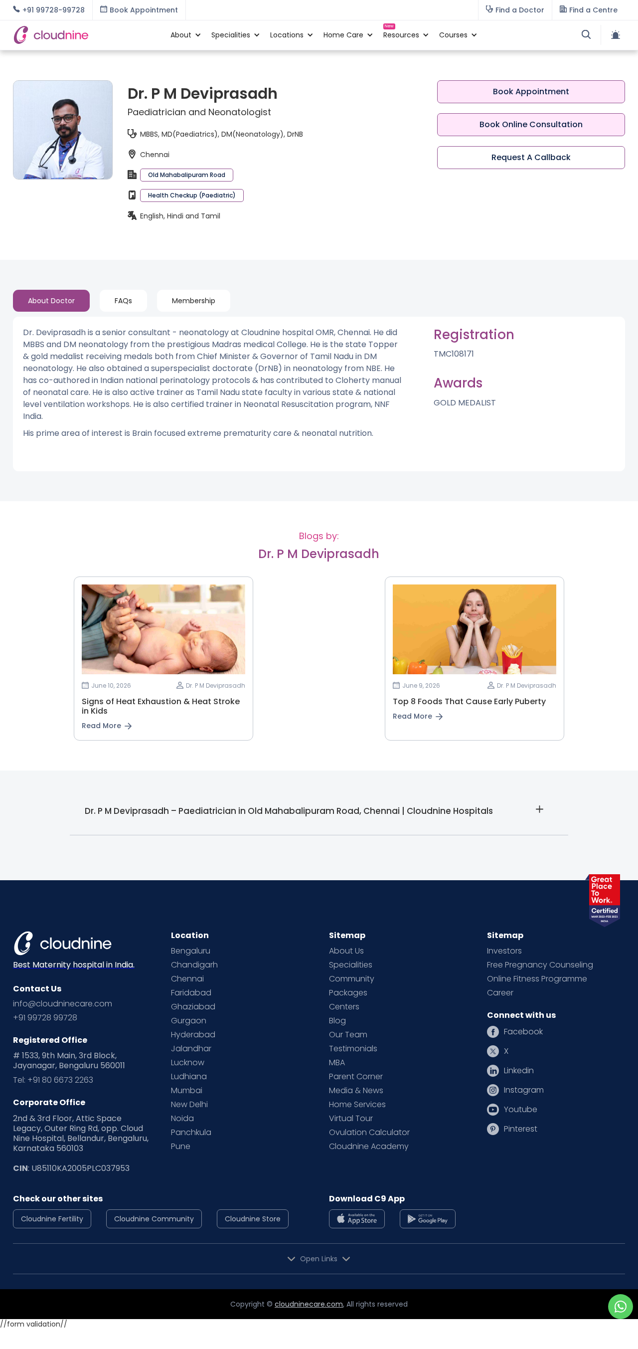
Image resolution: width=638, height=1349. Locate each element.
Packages (348, 992)
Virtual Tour (351, 1118)
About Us (346, 951)
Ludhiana (189, 1076)
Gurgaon (188, 1020)
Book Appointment (531, 91)
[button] (180, 35)
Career (500, 992)
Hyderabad (193, 1034)
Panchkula (191, 1132)
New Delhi (189, 1104)
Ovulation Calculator (369, 1132)
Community (351, 978)
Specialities (350, 965)
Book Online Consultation (531, 124)
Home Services (357, 1104)
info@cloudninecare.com (62, 1003)
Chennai (187, 978)
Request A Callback (531, 157)
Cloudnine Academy (369, 1146)
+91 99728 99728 (45, 1017)
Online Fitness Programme (537, 978)
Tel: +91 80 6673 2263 (53, 1080)
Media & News (356, 1090)
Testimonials (353, 1048)
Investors (504, 951)
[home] (86, 35)
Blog (337, 1020)
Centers (344, 1006)
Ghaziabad (193, 1006)
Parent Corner (356, 1076)
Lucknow (187, 1062)
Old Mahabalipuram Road (186, 175)
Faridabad (191, 992)
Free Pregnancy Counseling (540, 965)
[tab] (51, 301)
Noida (182, 1118)
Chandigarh (194, 965)
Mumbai (186, 1090)
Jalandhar (191, 1048)
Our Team (348, 1034)
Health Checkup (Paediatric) (192, 195)
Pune (180, 1146)
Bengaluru (190, 951)
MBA (337, 1062)
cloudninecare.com (309, 1304)
